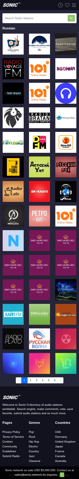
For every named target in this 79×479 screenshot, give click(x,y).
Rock (32, 436)
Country (34, 451)
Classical (34, 460)
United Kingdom (65, 441)
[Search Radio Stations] (71, 18)
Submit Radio (11, 456)
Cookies (7, 441)
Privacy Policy (11, 431)
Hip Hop (34, 441)
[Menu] (73, 5)
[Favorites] (66, 5)
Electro (33, 446)
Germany (61, 436)
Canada (60, 456)
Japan (59, 446)
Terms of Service (13, 436)
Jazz (32, 456)
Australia (60, 460)
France (59, 451)
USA (58, 431)
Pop (31, 431)
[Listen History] (59, 5)
